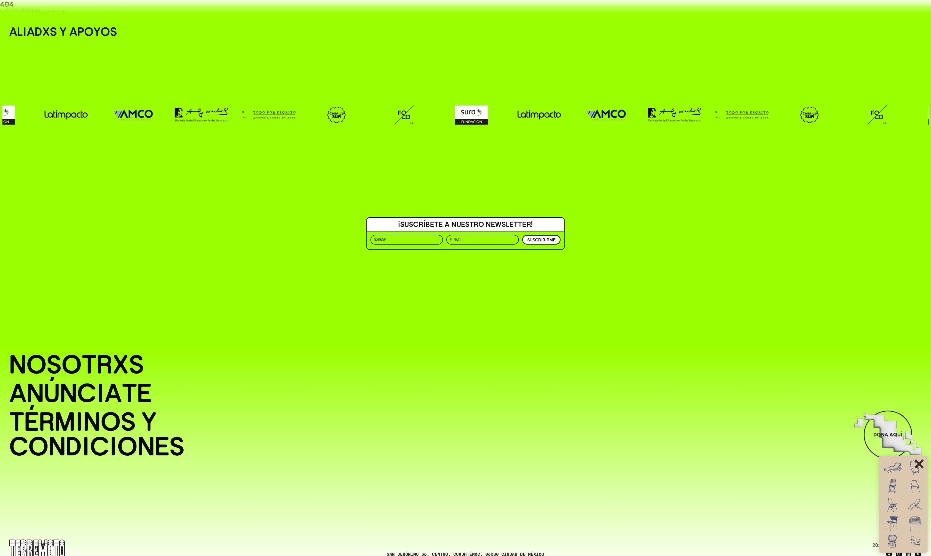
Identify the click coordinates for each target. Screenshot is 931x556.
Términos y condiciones (97, 434)
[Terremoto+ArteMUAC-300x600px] (903, 504)
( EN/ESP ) (904, 10)
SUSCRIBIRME (541, 240)
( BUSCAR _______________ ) (841, 10)
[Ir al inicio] (23, 13)
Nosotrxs (76, 364)
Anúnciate (80, 393)
